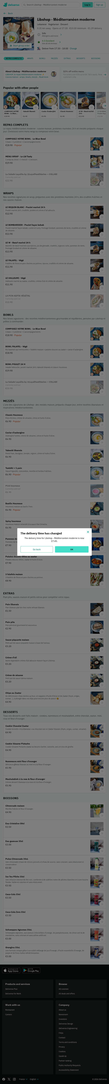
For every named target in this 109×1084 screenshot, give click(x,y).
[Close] (88, 532)
